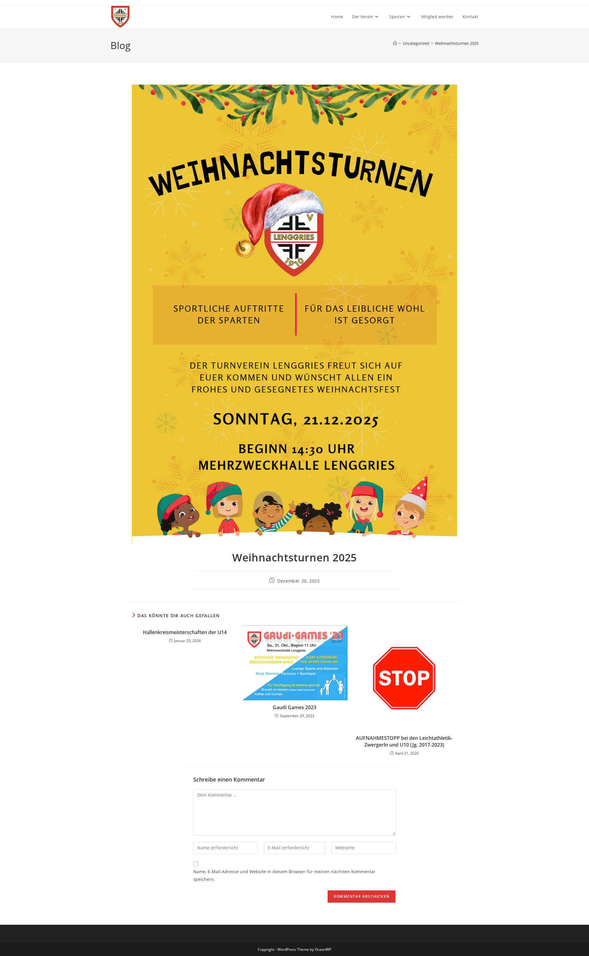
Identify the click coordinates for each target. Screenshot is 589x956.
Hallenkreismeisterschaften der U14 (185, 632)
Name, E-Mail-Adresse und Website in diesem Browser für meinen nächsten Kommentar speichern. (284, 875)
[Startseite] (395, 43)
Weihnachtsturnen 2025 (457, 43)
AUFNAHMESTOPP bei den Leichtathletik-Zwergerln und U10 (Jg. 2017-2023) (404, 741)
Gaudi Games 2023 (294, 707)
